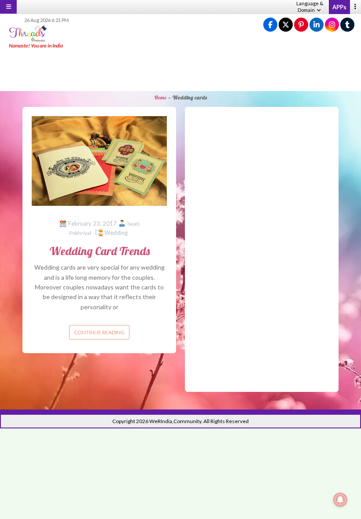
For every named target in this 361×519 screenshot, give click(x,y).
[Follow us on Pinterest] (301, 25)
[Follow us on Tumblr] (347, 25)
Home (160, 97)
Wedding (116, 232)
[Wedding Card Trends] (99, 160)
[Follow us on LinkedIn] (316, 25)
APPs (339, 7)
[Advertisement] (180, 70)
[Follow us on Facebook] (270, 25)
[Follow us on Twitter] (286, 25)
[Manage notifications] (340, 500)
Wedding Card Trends (99, 251)
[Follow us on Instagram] (332, 25)
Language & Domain (309, 6)
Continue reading (99, 332)
